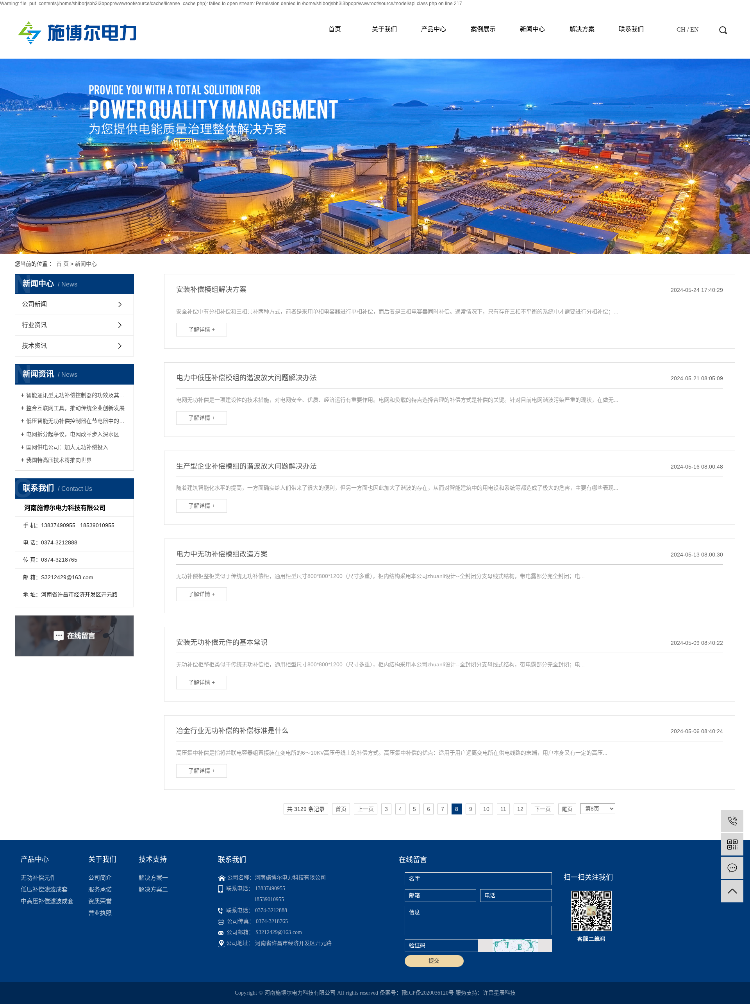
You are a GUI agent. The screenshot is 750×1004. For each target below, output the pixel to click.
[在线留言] (732, 868)
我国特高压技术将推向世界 (59, 460)
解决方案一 (153, 877)
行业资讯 (34, 325)
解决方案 (582, 29)
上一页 (365, 809)
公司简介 (100, 877)
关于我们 (384, 29)
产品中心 (433, 29)
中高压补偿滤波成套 (47, 901)
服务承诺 (100, 889)
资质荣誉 (100, 901)
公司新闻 (34, 304)
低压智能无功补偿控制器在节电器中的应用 (77, 421)
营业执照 (100, 912)
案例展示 (483, 29)
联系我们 (631, 29)
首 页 (62, 264)
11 (503, 809)
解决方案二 (153, 889)
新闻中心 (532, 29)
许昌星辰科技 (499, 993)
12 (520, 809)
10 (486, 809)
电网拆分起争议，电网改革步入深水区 (72, 434)
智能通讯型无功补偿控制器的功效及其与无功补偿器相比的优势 (77, 395)
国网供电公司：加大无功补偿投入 (67, 447)
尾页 (567, 809)
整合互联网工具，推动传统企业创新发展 (75, 408)
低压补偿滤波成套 (44, 889)
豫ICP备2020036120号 (428, 993)
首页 (335, 29)
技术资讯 (34, 345)
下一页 (542, 809)
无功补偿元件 (38, 877)
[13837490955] (732, 821)
